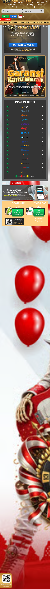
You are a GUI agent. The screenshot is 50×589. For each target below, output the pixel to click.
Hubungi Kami (30, 6)
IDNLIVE (7, 22)
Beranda (5, 183)
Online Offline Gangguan (25, 176)
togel (28, 22)
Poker (21, 22)
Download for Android (17, 213)
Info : (5, 26)
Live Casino (37, 22)
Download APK (12, 6)
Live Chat (21, 3)
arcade (15, 22)
